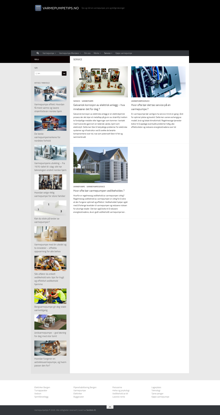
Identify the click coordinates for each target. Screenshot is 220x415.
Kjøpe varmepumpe (124, 53)
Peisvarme (117, 387)
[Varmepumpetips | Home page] (56, 8)
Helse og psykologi (120, 390)
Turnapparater (40, 390)
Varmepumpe (48, 53)
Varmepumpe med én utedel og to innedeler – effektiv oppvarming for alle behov (50, 248)
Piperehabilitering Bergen (84, 387)
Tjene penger (157, 393)
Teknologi (155, 390)
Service (107, 53)
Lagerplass (156, 387)
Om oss (87, 53)
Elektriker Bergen (42, 387)
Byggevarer (78, 396)
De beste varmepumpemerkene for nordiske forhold (47, 137)
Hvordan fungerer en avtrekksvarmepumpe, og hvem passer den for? (50, 362)
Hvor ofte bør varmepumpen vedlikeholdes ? (99, 190)
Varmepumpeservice (140, 101)
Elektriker (77, 393)
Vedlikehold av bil (120, 393)
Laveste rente (118, 396)
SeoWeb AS (91, 410)
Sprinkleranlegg (41, 396)
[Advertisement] (110, 33)
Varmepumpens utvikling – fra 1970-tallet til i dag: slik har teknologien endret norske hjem (50, 166)
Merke (96, 53)
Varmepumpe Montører (69, 53)
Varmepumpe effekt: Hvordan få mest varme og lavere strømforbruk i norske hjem (49, 108)
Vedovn (37, 393)
